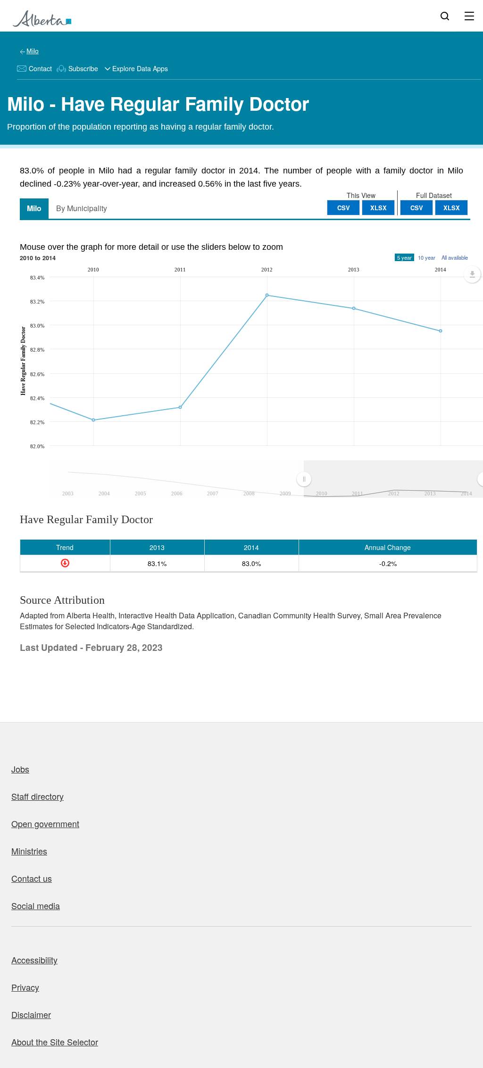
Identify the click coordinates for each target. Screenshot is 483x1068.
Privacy (25, 987)
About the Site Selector (54, 1041)
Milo (32, 51)
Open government (45, 823)
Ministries (29, 851)
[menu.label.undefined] (472, 274)
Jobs (20, 769)
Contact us (31, 878)
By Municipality (81, 208)
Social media (35, 905)
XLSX (451, 207)
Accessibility (34, 959)
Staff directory (37, 796)
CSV (416, 207)
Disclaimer (31, 1014)
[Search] (445, 15)
